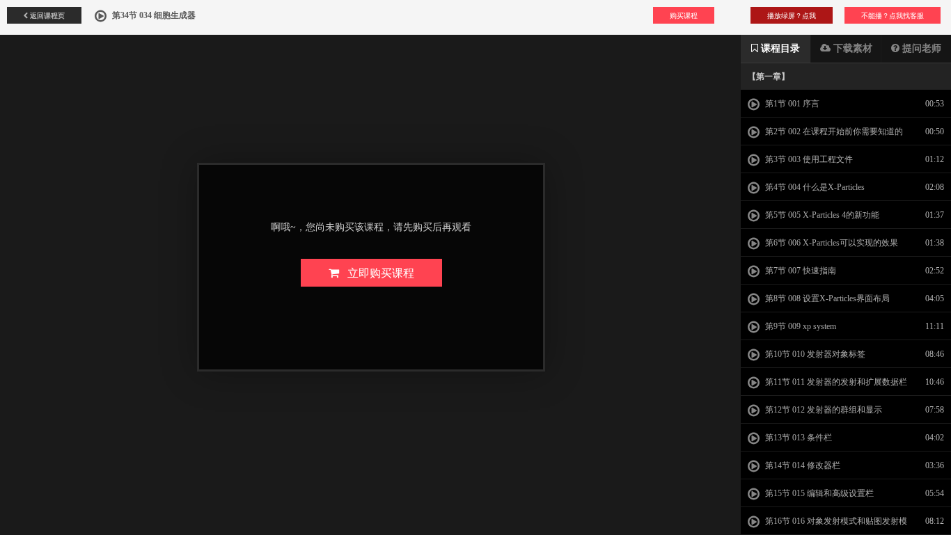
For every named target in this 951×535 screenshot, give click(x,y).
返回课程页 (46, 15)
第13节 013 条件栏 (797, 437)
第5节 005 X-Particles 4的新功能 (821, 215)
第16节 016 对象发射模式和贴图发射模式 (827, 525)
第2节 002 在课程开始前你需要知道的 (833, 131)
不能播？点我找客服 (892, 15)
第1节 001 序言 (791, 104)
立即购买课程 (376, 272)
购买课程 (684, 15)
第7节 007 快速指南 (799, 271)
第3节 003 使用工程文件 (808, 159)
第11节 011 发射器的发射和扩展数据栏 (835, 382)
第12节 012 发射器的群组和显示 (822, 410)
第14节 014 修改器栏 (801, 465)
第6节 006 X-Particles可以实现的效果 (830, 243)
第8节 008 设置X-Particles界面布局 (826, 298)
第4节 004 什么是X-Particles (814, 187)
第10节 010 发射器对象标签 (814, 354)
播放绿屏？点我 (791, 15)
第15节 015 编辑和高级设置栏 (818, 493)
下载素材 (851, 48)
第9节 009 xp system (799, 326)
